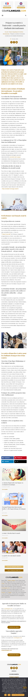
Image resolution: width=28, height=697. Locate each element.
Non (9, 694)
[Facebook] (14, 668)
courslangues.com (5, 588)
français (3, 592)
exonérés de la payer (15, 157)
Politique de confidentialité (18, 694)
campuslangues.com (6, 650)
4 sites (2, 583)
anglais (9, 592)
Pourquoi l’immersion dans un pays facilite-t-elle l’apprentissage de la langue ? (14, 509)
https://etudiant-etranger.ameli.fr (10, 188)
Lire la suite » (5, 489)
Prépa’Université (6, 234)
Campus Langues (11, 580)
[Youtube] (16, 42)
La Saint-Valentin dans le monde (11, 533)
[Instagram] (11, 42)
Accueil (6, 31)
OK (5, 694)
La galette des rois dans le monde (11, 556)
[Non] (25, 688)
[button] (2, 15)
